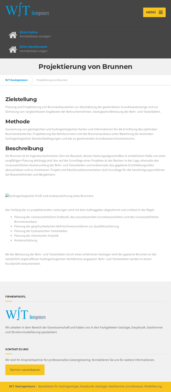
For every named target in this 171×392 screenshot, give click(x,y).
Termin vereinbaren (25, 370)
